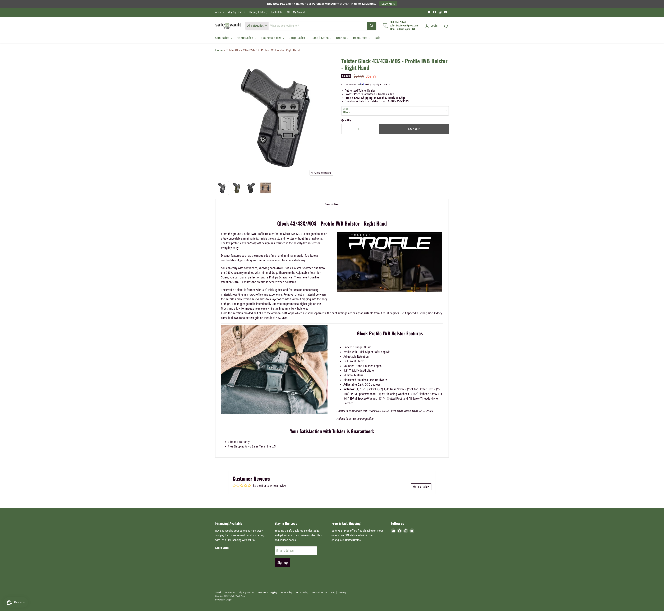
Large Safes (297, 38)
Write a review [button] (421, 486)
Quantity (346, 120)
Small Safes (321, 38)
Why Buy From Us (236, 12)
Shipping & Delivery (258, 12)
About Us (219, 12)
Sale (377, 38)
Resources (360, 38)
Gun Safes (222, 38)
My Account (299, 12)
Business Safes (271, 38)
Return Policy (286, 592)
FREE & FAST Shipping (267, 592)
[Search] (371, 26)
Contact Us (276, 12)
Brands (341, 38)
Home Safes (245, 38)
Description (332, 204)
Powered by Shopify (223, 599)
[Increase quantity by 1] (371, 129)
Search (218, 592)
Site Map (342, 592)
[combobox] (318, 26)
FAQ (287, 12)
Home (219, 50)
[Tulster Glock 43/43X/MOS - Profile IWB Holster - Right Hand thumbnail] (222, 188)
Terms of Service (319, 592)
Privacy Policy (302, 592)
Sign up (282, 563)
